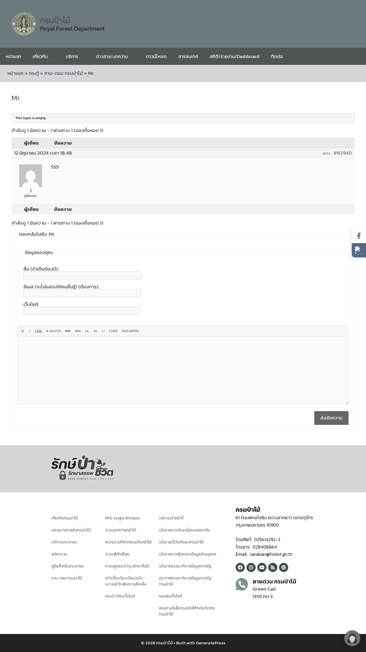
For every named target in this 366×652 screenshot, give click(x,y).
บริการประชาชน (64, 542)
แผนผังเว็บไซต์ (170, 596)
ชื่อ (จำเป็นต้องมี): (41, 268)
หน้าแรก (13, 56)
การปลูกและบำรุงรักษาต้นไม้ (127, 566)
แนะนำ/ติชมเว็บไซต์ (120, 596)
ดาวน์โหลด (156, 56)
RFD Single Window (122, 518)
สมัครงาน (59, 554)
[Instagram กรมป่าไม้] (251, 567)
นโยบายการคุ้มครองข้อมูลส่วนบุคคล (187, 554)
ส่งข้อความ (331, 417)
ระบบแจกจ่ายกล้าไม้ (120, 530)
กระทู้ (34, 73)
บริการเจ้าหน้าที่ (171, 518)
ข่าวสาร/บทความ (112, 56)
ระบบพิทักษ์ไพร (117, 554)
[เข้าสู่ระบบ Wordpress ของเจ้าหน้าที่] (283, 567)
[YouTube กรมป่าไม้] (261, 567)
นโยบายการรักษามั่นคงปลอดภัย (184, 530)
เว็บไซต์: (31, 304)
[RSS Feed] (272, 567)
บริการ (72, 56)
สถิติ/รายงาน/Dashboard (234, 56)
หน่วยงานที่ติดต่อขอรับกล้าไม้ (128, 542)
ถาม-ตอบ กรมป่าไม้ (63, 73)
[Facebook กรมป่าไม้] (240, 567)
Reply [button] (327, 153)
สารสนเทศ (188, 56)
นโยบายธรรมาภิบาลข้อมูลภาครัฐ (185, 566)
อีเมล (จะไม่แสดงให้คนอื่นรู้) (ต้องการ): (61, 286)
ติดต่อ (277, 56)
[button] (359, 250)
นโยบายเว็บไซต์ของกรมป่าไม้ (181, 542)
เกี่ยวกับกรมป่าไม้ (64, 518)
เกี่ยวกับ (40, 56)
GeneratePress (210, 642)
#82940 (342, 152)
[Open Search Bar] (357, 56)
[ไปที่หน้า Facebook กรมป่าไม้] (359, 236)
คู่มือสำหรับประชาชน (67, 566)
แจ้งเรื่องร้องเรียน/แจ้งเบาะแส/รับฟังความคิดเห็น (125, 581)
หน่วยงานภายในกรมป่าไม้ (71, 530)
